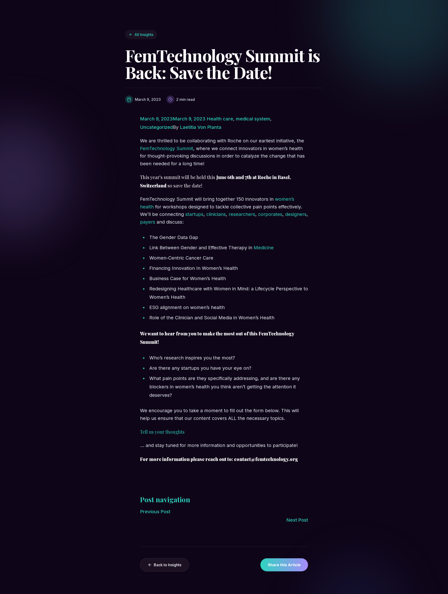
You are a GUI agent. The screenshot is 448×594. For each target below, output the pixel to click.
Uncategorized (156, 127)
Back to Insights (167, 564)
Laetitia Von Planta (200, 127)
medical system (253, 119)
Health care (220, 119)
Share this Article (284, 564)
